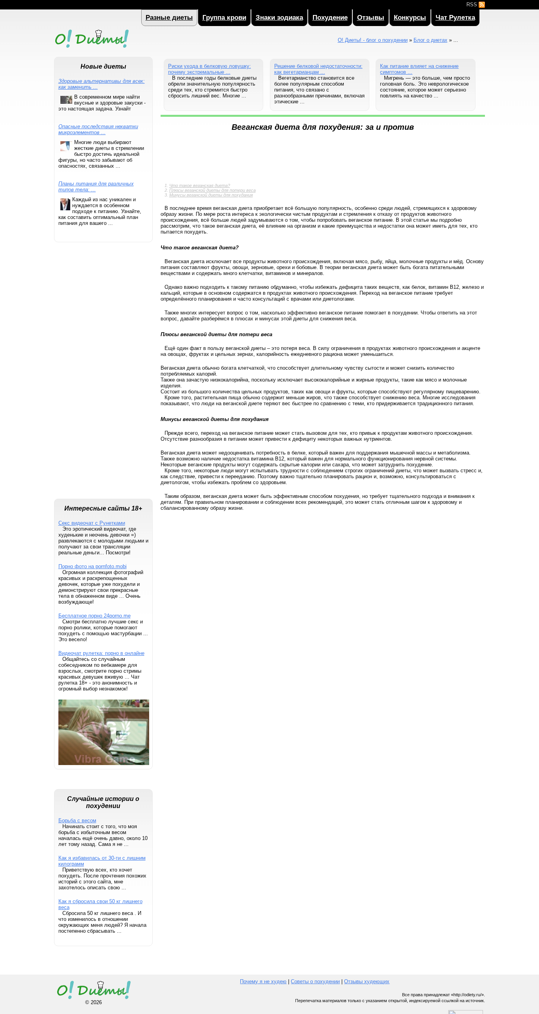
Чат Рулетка (455, 17)
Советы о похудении (315, 981)
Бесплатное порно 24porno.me (94, 616)
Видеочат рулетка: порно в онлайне (101, 653)
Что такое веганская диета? (199, 185)
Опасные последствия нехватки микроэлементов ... (98, 129)
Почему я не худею (263, 981)
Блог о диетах (430, 40)
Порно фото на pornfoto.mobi (92, 566)
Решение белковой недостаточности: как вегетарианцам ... (318, 69)
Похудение (330, 17)
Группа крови (224, 17)
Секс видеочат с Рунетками (91, 523)
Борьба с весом (77, 820)
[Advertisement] (103, 374)
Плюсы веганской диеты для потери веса (212, 190)
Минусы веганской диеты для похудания (211, 195)
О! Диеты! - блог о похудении (91, 49)
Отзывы (370, 17)
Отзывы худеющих (366, 981)
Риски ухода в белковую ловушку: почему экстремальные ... (209, 69)
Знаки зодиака (279, 17)
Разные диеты (169, 17)
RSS (472, 4)
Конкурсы (410, 17)
